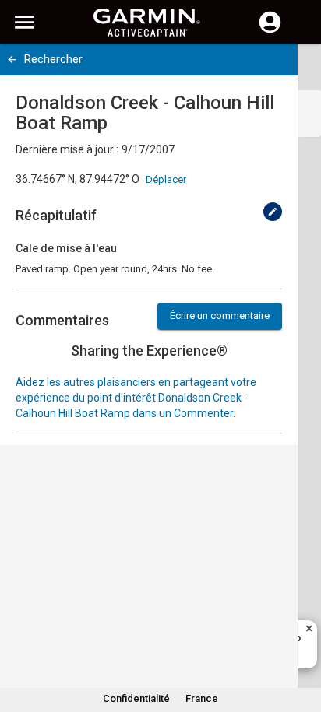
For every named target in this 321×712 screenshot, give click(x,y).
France (201, 698)
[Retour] (12, 59)
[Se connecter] (270, 31)
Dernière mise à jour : (67, 149)
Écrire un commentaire (220, 315)
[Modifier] (272, 211)
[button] (301, 641)
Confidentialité (136, 698)
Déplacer (166, 179)
